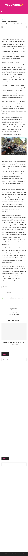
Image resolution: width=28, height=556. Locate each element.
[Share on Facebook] (17, 292)
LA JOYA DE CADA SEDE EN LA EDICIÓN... (14, 342)
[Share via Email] (21, 292)
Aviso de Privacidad (20, 553)
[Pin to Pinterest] (20, 292)
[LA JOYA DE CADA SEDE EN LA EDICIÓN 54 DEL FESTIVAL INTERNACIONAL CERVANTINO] (14, 331)
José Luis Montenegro (7, 23)
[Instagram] (22, 12)
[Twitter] (20, 12)
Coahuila (4, 286)
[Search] (26, 12)
